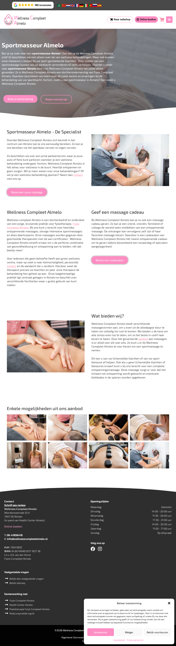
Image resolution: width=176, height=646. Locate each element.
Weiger (129, 632)
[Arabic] (59, 5)
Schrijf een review (15, 505)
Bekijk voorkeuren (157, 632)
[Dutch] (68, 5)
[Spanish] (99, 5)
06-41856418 (15, 535)
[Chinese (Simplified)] (64, 5)
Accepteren (100, 632)
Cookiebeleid (119, 640)
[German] (81, 5)
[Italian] (86, 5)
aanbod (143, 338)
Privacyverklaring (135, 640)
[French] (77, 5)
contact (78, 174)
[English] (72, 5)
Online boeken (13, 526)
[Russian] (95, 5)
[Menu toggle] (169, 19)
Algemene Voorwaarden (74, 637)
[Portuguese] (90, 5)
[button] (169, 603)
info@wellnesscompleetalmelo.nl (27, 538)
